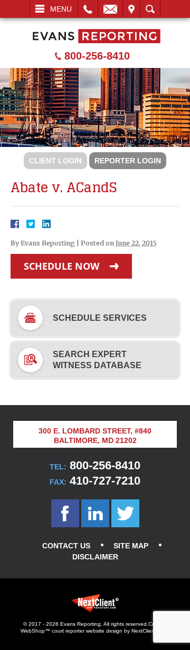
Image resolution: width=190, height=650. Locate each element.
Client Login (55, 160)
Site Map (130, 545)
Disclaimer (95, 557)
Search (150, 9)
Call (88, 9)
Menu (61, 9)
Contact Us (66, 545)
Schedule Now (61, 266)
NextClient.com (149, 631)
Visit (131, 9)
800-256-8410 (97, 56)
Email (110, 9)
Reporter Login (127, 160)
